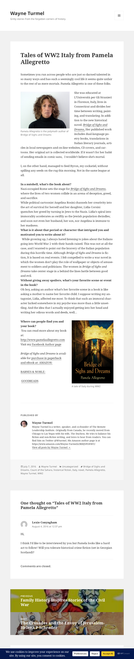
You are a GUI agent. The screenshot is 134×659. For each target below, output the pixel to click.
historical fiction (62, 469)
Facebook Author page (46, 344)
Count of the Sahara (41, 469)
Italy (74, 469)
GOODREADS (29, 381)
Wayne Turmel (27, 13)
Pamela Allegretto (95, 469)
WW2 (40, 473)
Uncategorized (70, 466)
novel (81, 469)
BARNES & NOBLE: (33, 372)
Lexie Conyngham (44, 522)
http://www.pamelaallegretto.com (43, 340)
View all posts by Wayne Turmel (50, 447)
